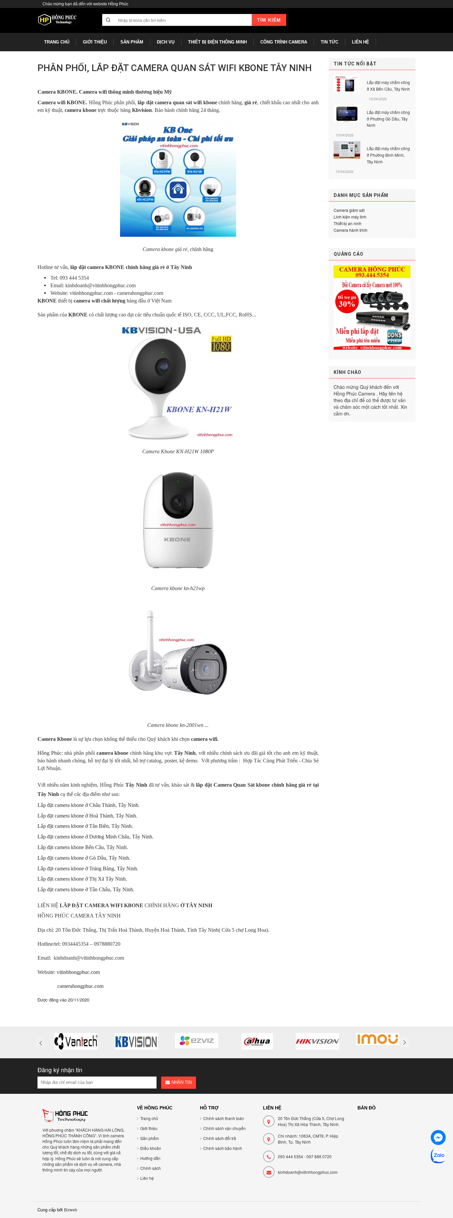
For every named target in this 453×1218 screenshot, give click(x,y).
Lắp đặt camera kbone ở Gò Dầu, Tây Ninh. (83, 858)
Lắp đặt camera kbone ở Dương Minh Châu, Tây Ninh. (95, 836)
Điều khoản (150, 1148)
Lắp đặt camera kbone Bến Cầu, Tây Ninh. (82, 847)
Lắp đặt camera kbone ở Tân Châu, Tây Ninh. (85, 889)
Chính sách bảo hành (222, 1148)
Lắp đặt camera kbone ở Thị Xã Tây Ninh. (82, 879)
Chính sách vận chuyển (224, 1128)
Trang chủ (149, 1118)
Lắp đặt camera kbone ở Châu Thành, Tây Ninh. (88, 805)
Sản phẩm (149, 1138)
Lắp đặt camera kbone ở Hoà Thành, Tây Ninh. (87, 816)
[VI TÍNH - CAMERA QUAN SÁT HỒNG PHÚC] (57, 23)
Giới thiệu (149, 1128)
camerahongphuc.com (80, 986)
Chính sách (150, 1168)
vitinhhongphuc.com (78, 972)
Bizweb (70, 1209)
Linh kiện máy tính (350, 216)
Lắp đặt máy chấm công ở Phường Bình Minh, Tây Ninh (388, 154)
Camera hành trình (350, 230)
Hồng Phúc (49, 753)
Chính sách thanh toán (223, 1118)
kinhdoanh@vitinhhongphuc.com (308, 1172)
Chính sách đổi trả (219, 1138)
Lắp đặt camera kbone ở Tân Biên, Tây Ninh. (85, 826)
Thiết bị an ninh (347, 223)
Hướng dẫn (150, 1158)
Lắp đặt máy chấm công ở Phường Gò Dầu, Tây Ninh (388, 118)
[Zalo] (438, 1157)
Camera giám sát (349, 210)
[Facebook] (438, 1138)
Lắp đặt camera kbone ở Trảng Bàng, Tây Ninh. (87, 868)
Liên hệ (147, 1178)
